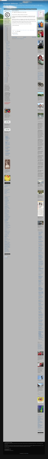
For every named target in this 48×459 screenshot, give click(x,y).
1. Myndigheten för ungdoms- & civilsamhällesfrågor (6, 207)
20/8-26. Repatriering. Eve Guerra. (40, 77)
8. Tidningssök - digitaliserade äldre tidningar (6, 236)
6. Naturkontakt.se (6, 228)
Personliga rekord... (7, 53)
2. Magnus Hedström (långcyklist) (6, 213)
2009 (6, 80)
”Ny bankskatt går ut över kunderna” (7, 151)
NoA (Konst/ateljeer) (6, 243)
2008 (6, 81)
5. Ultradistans (6, 226)
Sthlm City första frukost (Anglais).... (8, 63)
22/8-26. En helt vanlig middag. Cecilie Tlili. (40, 73)
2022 (6, 31)
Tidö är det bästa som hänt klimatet (7, 148)
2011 (6, 78)
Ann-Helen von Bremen (40, 300)
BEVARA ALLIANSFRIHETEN (40, 268)
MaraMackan (40, 307)
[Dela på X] (18, 31)
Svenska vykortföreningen (6, 248)
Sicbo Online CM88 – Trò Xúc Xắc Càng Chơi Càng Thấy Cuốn (40, 324)
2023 (6, 30)
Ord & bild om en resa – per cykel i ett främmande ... (8, 49)
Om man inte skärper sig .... (8, 55)
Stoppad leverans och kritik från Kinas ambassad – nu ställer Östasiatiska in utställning (40, 419)
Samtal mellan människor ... (7, 61)
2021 (6, 32)
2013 (6, 40)
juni (6, 71)
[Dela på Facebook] (19, 31)
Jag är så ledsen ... (8, 57)
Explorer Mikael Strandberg (40, 255)
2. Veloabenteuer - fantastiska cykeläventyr (7, 216)
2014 (6, 39)
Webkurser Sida (6, 249)
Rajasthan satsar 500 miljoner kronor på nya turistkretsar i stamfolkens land (40, 294)
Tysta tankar (40, 326)
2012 (6, 77)
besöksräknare (6, 257)
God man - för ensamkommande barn (7, 239)
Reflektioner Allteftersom (10, 3)
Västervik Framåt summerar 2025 (40, 321)
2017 (6, 36)
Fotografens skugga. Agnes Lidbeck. (40, 79)
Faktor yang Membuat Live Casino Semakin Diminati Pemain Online (40, 338)
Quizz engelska (6, 190)
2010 (6, 79)
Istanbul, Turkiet (8, 52)
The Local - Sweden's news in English (7, 142)
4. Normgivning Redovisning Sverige (6, 222)
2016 (6, 37)
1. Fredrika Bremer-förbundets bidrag (6, 200)
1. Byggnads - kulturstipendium (6, 197)
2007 (6, 82)
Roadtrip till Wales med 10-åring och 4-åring (40, 298)
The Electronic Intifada (40, 247)
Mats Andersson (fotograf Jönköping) (40, 281)
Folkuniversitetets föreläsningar (40, 346)
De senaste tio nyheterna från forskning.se (40, 237)
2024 (6, 29)
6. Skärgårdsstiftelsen (7, 232)
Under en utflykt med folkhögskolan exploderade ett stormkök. (40, 233)
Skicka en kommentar (15, 34)
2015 (6, 38)
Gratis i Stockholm (40, 347)
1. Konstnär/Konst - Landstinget (6, 201)
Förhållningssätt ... (8, 45)
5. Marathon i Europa (7, 224)
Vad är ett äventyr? (8, 58)
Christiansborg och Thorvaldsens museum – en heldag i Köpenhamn (40, 328)
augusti (7, 69)
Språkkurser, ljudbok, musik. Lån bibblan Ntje (7, 247)
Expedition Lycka (40, 296)
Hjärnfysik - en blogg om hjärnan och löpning (40, 277)
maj (6, 72)
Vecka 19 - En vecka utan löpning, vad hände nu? (40, 274)
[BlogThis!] (17, 31)
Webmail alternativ (6, 250)
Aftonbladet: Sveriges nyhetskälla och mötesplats (7, 137)
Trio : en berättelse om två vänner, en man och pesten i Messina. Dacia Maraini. (40, 76)
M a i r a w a (39, 243)
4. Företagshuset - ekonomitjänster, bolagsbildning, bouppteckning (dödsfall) (6, 220)
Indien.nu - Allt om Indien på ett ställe (40, 292)
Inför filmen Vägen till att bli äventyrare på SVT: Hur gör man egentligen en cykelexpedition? (40, 257)
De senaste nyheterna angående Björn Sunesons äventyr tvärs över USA (40, 288)
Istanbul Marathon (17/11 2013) (8, 51)
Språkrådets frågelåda (7, 189)
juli (6, 70)
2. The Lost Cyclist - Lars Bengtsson (6, 214)
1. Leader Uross (6, 205)
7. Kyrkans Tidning (6, 233)
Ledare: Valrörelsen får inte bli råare (40, 427)
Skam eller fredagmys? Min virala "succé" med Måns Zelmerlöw (40, 305)
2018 (6, 35)
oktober (7, 67)
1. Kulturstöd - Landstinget (6, 204)
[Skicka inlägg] (15, 31)
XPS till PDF (39, 394)
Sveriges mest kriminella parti (40, 312)
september (7, 68)
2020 (6, 33)
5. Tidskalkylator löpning (7, 225)
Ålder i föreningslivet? (8, 60)
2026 (6, 27)
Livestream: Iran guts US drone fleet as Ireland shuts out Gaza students (40, 249)
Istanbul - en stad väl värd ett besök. (8, 44)
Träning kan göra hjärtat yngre (40, 278)
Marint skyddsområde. (40, 72)
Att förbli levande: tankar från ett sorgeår (40, 315)
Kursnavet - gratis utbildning (6, 241)
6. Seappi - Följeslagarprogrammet (7, 231)
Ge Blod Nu (5, 237)
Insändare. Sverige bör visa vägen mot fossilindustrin (40, 417)
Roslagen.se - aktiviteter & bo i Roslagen (7, 244)
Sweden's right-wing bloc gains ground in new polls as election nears (7, 144)
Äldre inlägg (34, 37)
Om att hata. (7, 56)
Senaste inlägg (14, 37)
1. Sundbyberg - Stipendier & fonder (6, 210)
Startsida (24, 37)
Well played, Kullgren (40, 301)
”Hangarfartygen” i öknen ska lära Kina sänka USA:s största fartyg (40, 422)
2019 (6, 34)
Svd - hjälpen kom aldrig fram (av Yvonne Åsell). (8, 65)
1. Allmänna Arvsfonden (7, 196)
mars (6, 74)
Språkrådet (5, 191)
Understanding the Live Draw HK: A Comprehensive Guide (40, 244)
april (6, 73)
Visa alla (9, 156)
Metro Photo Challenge (7, 242)
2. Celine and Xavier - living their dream (7, 211)
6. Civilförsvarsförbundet (7, 227)
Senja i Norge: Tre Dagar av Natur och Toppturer (40, 309)
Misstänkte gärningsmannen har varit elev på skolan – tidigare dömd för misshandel (40, 425)
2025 (6, 28)
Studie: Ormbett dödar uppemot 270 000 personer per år (7, 154)
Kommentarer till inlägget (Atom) (20, 38)
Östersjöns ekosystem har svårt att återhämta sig (40, 238)
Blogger (27, 453)
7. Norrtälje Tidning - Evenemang (6, 234)
